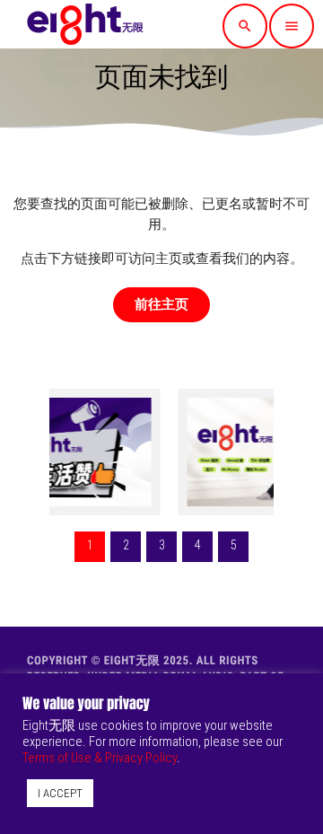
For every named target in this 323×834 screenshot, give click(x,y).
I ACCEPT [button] (60, 793)
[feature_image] (216, 451)
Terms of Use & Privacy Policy (99, 758)
